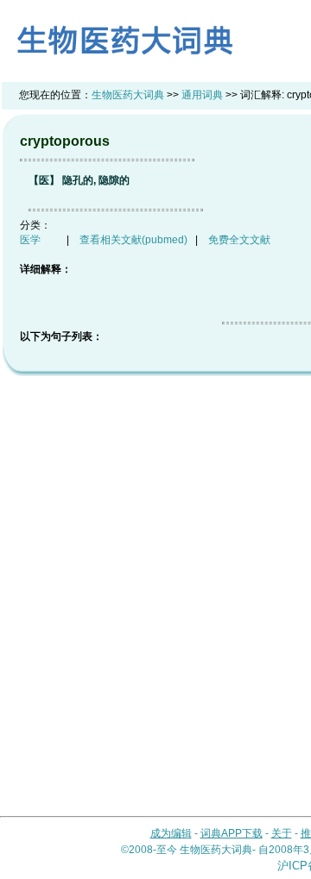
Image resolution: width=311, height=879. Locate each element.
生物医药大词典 (128, 95)
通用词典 (202, 95)
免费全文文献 (239, 240)
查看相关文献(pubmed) (133, 240)
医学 (30, 240)
